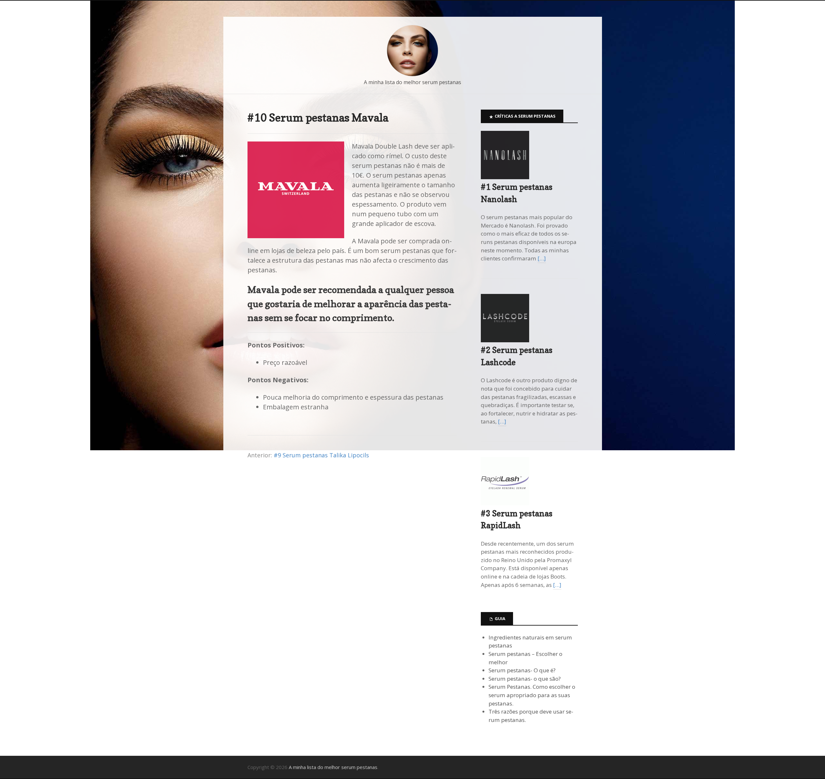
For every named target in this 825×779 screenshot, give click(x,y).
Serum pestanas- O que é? (522, 670)
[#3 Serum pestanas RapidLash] (505, 503)
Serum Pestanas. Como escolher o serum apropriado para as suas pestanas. (532, 695)
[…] (542, 258)
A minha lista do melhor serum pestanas (412, 82)
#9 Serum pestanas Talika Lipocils (321, 455)
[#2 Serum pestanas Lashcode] (505, 340)
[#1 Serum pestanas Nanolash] (505, 177)
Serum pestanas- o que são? (525, 678)
